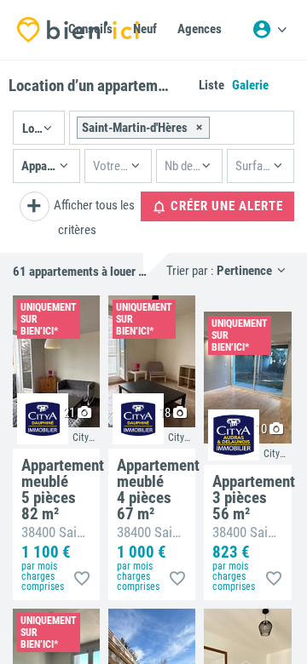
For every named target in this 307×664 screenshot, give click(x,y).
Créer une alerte (225, 206)
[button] (39, 128)
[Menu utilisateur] (269, 30)
